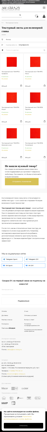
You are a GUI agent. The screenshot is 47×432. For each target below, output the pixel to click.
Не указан (5, 79)
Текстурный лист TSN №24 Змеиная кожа (10, 144)
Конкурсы (5, 324)
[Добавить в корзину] (21, 86)
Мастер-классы (7, 319)
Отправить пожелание (21, 182)
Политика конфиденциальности (32, 324)
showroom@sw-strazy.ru (16, 374)
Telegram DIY (33, 259)
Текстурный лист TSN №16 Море (10, 108)
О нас (26, 311)
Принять (23, 426)
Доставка (5, 315)
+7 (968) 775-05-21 (15, 371)
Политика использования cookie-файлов (33, 330)
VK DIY (31, 265)
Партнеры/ (8, 328)
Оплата (4, 311)
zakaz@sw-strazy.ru (14, 349)
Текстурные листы (12, 23)
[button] (26, 50)
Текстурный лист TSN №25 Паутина (34, 108)
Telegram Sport (11, 259)
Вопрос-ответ (29, 319)
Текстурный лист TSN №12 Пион (34, 72)
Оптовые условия (30, 315)
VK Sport (9, 265)
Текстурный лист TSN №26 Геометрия (34, 144)
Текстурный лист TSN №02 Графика (11, 72)
